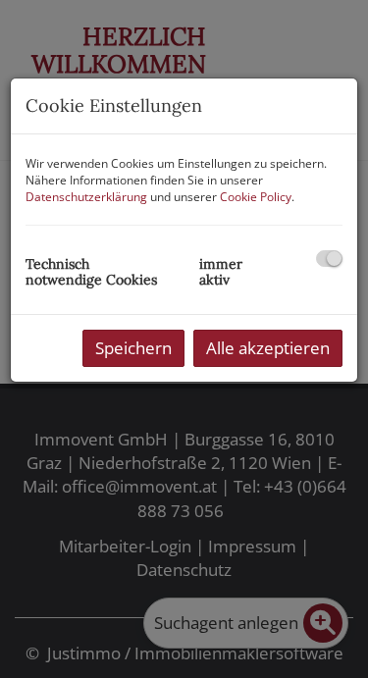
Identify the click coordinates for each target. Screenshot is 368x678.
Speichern (133, 348)
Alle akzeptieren (268, 348)
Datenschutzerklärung (86, 196)
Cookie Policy (255, 196)
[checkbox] (329, 258)
